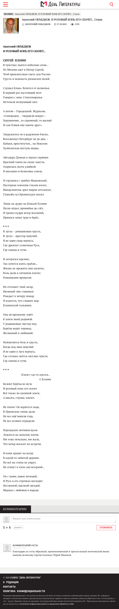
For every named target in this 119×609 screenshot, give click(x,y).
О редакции (11, 582)
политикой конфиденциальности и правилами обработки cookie (46, 604)
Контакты (9, 586)
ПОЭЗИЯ (8, 14)
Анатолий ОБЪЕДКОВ (37, 24)
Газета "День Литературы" (22, 577)
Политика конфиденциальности (24, 591)
